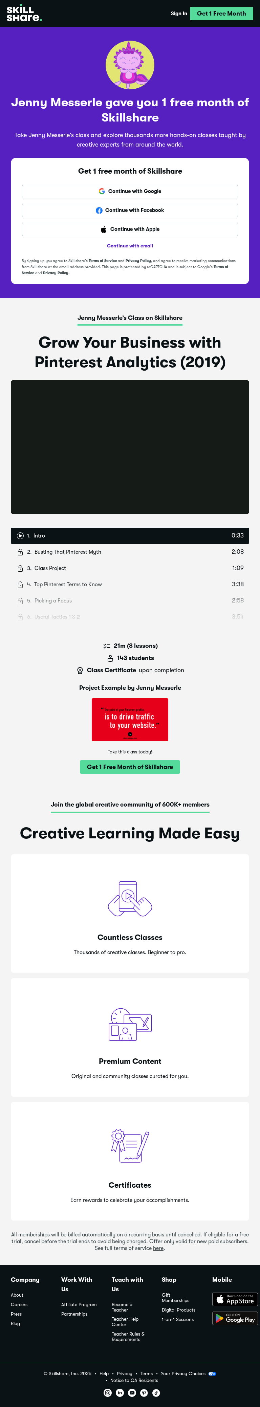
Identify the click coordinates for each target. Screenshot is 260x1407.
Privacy (124, 1373)
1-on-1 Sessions (178, 1319)
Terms (146, 1373)
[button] (221, 13)
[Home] (24, 13)
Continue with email (130, 245)
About (17, 1295)
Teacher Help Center (125, 1322)
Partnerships (74, 1314)
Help (104, 1373)
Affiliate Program (79, 1304)
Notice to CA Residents (134, 1380)
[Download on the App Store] (230, 1300)
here (158, 1248)
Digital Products (178, 1310)
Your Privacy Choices (183, 1373)
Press (16, 1314)
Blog (15, 1323)
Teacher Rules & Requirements (128, 1337)
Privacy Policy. (56, 273)
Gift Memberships (175, 1298)
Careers (19, 1304)
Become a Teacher (122, 1307)
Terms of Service (103, 261)
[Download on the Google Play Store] (230, 1319)
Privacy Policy (138, 261)
